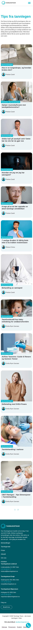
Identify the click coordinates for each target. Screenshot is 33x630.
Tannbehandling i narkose (12, 449)
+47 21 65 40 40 (6, 594)
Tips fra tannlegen (6, 64)
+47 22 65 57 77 (6, 569)
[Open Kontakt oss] (28, 625)
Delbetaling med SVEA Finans (14, 404)
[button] (29, 3)
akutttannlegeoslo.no (22, 622)
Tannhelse (4, 102)
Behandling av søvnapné (12, 288)
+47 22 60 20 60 (6, 582)
